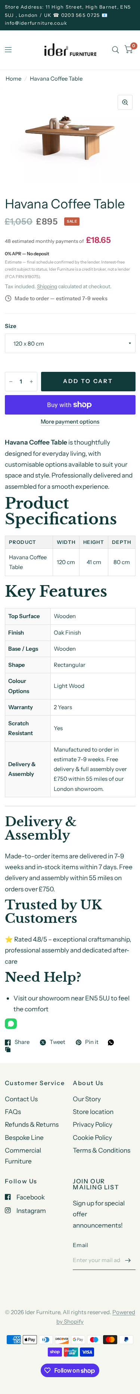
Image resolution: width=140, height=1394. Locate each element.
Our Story (87, 1099)
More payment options (70, 422)
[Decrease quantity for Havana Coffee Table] (10, 381)
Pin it (92, 1042)
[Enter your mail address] (128, 1260)
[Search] (115, 50)
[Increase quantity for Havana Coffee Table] (31, 381)
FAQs (13, 1111)
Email (80, 1245)
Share (22, 1042)
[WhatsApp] (11, 1023)
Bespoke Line (24, 1137)
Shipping (47, 286)
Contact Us (21, 1099)
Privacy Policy (92, 1124)
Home (13, 78)
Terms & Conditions (101, 1150)
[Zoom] (125, 102)
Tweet (57, 1042)
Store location (93, 1111)
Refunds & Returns (32, 1124)
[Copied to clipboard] (10, 1050)
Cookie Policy (92, 1137)
